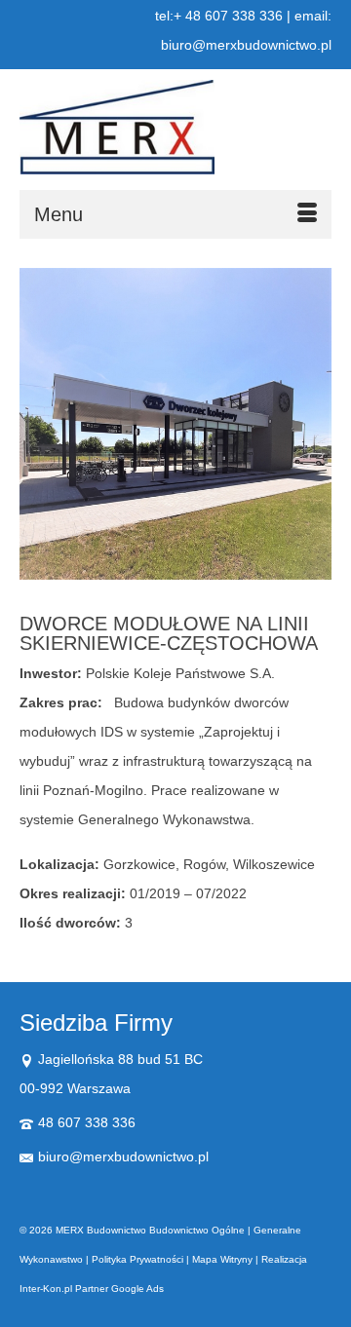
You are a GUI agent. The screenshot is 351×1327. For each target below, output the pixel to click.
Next (314, 429)
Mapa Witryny (222, 1259)
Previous (37, 429)
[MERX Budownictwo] (176, 127)
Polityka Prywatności (137, 1259)
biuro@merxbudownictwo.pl (123, 1156)
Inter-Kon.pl (46, 1288)
